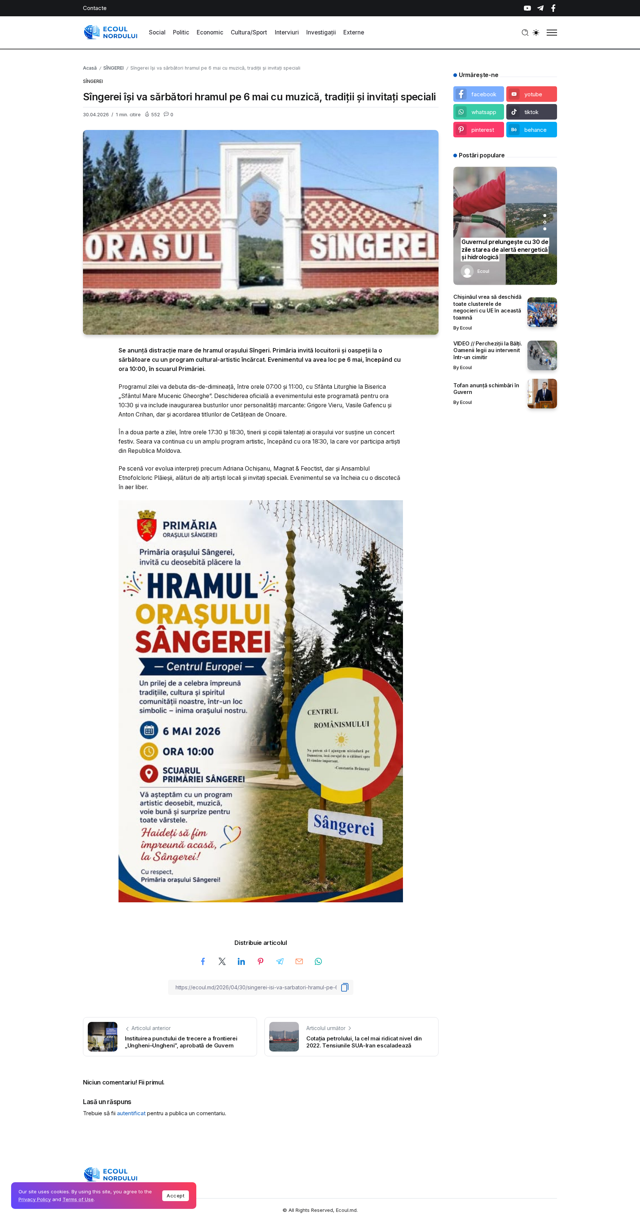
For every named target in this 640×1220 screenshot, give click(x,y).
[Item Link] (542, 312)
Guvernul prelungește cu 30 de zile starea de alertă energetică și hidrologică (505, 249)
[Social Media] (527, 8)
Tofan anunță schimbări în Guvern (486, 388)
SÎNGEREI (113, 68)
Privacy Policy (35, 1199)
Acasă (90, 68)
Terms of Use (78, 1199)
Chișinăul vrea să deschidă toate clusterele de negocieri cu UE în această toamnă (487, 307)
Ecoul (483, 271)
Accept (175, 1196)
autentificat (131, 1113)
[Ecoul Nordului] (111, 32)
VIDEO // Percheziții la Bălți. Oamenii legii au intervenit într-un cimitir (487, 350)
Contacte (95, 7)
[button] (545, 215)
